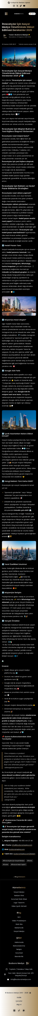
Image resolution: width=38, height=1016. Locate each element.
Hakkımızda (19, 942)
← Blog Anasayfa (19, 877)
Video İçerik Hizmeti (19, 906)
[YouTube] (24, 6)
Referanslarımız (19, 946)
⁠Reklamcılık (19, 928)
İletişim (19, 949)
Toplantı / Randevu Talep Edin (20, 969)
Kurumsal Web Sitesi (19, 899)
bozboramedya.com (17, 849)
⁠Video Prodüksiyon (19, 921)
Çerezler (19, 1001)
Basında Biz (19, 956)
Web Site (19, 924)
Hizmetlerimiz (19, 887)
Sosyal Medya (19, 892)
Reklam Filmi (19, 895)
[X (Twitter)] (17, 6)
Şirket (19, 937)
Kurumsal (19, 953)
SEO (19, 917)
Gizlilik (19, 997)
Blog (19, 912)
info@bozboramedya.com (22, 845)
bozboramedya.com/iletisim (24, 854)
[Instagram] (14, 6)
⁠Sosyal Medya (19, 931)
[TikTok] (21, 6)
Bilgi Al (19, 1004)
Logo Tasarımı (19, 903)
